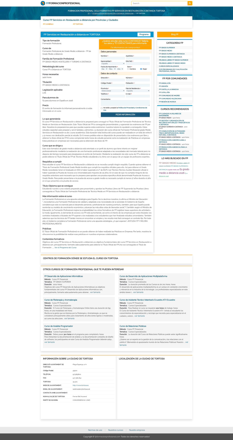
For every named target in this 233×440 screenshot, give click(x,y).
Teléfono (104, 94)
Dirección (104, 78)
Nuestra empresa (137, 430)
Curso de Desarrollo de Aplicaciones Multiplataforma (143, 276)
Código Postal (106, 83)
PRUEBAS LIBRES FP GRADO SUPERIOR (173, 60)
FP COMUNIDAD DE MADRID (169, 95)
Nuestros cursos (115, 430)
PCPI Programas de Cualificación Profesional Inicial (173, 70)
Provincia (104, 88)
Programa (144, 34)
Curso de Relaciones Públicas (133, 326)
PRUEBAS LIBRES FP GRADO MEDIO (172, 63)
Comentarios (105, 99)
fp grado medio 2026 (173, 169)
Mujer (145, 69)
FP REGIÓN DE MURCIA (167, 102)
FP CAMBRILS (48, 24)
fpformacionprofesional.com (107, 437)
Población (129, 83)
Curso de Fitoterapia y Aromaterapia (60, 300)
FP (89, 13)
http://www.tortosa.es (81, 385)
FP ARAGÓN (163, 86)
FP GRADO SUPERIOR (167, 48)
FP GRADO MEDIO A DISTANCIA (170, 57)
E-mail (128, 94)
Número (129, 78)
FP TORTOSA (78, 24)
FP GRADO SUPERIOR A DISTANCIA (172, 54)
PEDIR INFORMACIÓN (125, 114)
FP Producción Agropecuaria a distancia (172, 141)
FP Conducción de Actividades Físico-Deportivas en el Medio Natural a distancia (172, 133)
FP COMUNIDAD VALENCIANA (170, 99)
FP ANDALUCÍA (165, 83)
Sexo (129, 67)
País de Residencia (132, 88)
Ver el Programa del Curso (65, 247)
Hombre (133, 69)
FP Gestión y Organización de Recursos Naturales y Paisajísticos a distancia (174, 122)
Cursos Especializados (169, 66)
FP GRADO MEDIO (165, 51)
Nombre (104, 56)
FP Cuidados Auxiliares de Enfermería (170, 114)
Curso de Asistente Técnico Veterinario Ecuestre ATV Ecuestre (147, 300)
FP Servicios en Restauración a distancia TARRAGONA (113, 13)
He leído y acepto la (125, 109)
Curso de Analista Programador (58, 326)
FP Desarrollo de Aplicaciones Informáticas (63, 276)
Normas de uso (95, 430)
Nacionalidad (106, 61)
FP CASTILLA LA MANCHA (169, 89)
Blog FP (174, 34)
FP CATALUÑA (164, 92)
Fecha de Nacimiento (109, 67)
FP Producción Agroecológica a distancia (173, 148)
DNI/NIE (129, 61)
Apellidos (129, 56)
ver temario (95, 292)
